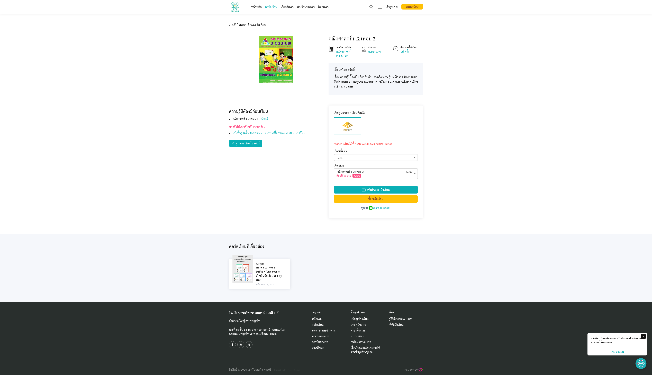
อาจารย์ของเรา (359, 324)
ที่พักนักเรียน (396, 324)
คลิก (263, 118)
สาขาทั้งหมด (358, 330)
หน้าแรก (317, 319)
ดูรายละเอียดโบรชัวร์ (247, 143)
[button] (376, 157)
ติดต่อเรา (323, 7)
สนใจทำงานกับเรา (361, 342)
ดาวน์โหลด (318, 348)
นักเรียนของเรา (306, 7)
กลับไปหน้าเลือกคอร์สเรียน (248, 25)
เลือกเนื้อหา (340, 151)
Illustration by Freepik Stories (287, 369)
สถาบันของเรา (320, 342)
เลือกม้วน (339, 165)
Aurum (357, 175)
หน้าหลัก (257, 7)
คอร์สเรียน (271, 7)
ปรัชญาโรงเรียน (360, 319)
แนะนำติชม (357, 336)
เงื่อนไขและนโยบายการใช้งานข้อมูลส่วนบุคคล (365, 350)
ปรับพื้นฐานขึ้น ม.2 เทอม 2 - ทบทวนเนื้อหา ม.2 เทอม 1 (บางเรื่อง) (268, 132)
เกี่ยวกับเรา (287, 7)
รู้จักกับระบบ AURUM (400, 319)
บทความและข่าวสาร (323, 330)
